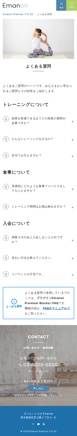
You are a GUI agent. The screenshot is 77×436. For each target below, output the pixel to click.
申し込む (38, 388)
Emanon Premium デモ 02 (43, 431)
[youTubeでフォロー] (38, 424)
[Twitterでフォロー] (33, 424)
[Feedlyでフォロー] (44, 424)
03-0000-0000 (40, 364)
